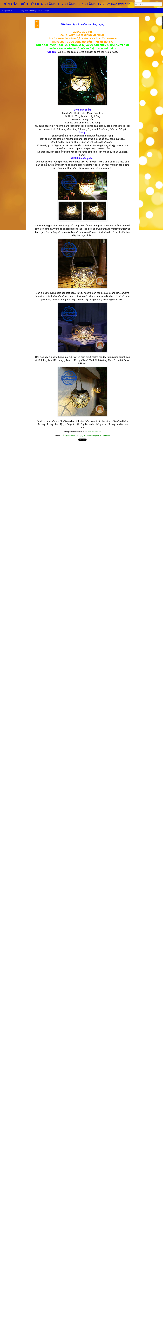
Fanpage (45, 10)
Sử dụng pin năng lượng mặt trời (89, 435)
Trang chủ (23, 10)
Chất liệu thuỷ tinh (68, 435)
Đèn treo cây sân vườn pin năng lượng (82, 24)
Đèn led (106, 435)
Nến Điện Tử (34, 10)
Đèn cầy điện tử (94, 431)
